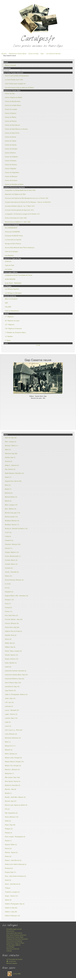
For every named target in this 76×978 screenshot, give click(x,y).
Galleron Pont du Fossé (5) (13, 631)
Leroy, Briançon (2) (11, 734)
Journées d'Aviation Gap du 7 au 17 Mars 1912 (20, 206)
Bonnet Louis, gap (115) (12, 513)
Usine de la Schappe (11, 251)
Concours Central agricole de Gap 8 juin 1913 (19, 210)
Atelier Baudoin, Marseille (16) (14, 473)
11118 (38, 345)
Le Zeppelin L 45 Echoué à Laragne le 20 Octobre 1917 (22, 214)
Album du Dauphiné (11, 299)
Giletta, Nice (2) (10, 643)
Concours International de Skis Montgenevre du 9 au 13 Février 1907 (26, 198)
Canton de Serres (10, 137)
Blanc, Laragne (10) (11, 505)
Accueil (3, 54)
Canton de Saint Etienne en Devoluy (16, 129)
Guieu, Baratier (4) (11, 663)
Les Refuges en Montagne (13, 293)
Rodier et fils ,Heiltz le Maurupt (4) (15, 864)
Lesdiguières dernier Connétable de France (18, 275)
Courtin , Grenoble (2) (12, 572)
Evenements (10, 931)
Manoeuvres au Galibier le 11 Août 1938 (17, 222)
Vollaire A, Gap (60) (11, 908)
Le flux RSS (16, 974)
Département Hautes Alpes (17, 54)
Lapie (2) (8, 722)
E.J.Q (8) (8, 584)
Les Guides (8, 269)
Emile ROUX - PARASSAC (13, 283)
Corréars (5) (9, 568)
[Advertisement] (38, 414)
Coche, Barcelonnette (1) (13, 556)
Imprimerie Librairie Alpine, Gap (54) (16, 675)
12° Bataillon (9, 336)
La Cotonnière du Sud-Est (13, 240)
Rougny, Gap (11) (10, 872)
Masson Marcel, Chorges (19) (14, 762)
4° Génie (7, 340)
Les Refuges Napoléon (12, 289)
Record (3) (8, 848)
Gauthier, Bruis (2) (10, 635)
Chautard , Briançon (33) (12, 544)
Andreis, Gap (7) (10, 457)
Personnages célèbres (13, 945)
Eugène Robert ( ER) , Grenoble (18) (16, 596)
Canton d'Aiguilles (10, 168)
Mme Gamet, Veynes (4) (12, 781)
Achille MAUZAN (10, 279)
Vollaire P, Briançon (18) (12, 916)
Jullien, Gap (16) (10, 698)
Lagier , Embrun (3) (11, 714)
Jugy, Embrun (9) (10, 690)
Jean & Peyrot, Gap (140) (13, 683)
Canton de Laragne (11, 109)
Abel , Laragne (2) (10, 442)
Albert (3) (8, 449)
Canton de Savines (11, 165)
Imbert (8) (8, 667)
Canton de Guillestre (11, 157)
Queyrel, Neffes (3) (11, 844)
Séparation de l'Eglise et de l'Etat (15, 194)
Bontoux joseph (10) (11, 517)
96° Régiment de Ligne (12, 321)
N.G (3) (7, 809)
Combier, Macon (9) (11, 560)
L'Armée (9, 951)
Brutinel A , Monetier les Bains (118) (16, 528)
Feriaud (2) (8, 607)
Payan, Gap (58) (10, 825)
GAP (6, 303)
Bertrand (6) (9, 493)
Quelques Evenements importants (17, 939)
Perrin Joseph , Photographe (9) (15, 837)
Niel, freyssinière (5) (11, 813)
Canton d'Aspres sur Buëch (13, 97)
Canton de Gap (33, 54)
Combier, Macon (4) (11, 564)
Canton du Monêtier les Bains (14, 184)
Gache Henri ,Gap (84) (12, 627)
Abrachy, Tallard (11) (11, 445)
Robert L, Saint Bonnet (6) (13, 860)
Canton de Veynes (10, 145)
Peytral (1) (8, 841)
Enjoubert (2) (9, 592)
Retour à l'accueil (10, 65)
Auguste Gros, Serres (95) (13, 481)
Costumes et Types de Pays (15, 943)
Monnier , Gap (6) (10, 789)
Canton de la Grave (11, 180)
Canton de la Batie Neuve (13, 105)
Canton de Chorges (11, 149)
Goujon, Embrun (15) (11, 659)
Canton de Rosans (11, 121)
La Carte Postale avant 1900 (14, 80)
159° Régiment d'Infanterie (13, 328)
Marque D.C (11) (10, 746)
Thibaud (7, 888)
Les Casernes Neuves (53, 54)
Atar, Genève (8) (10, 469)
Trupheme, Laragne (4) (12, 892)
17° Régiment (9, 317)
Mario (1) (8, 742)
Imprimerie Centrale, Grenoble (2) (15, 671)
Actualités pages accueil (13, 929)
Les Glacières (9, 255)
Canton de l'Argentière (12, 172)
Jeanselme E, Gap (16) (12, 686)
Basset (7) (8, 489)
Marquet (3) (8, 750)
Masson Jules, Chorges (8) (13, 758)
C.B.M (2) (8, 536)
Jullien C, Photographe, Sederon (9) (16, 694)
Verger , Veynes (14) (11, 896)
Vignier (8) (8, 900)
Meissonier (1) (9, 773)
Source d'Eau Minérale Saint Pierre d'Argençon (19, 247)
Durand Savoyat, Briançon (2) (14, 580)
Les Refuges (10, 947)
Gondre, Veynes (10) (11, 655)
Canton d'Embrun (10, 153)
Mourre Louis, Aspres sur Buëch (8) (16, 805)
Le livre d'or (12, 961)
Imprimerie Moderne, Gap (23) (14, 679)
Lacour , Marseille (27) (12, 710)
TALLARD (8, 307)
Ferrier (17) (8, 611)
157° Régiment (9, 325)
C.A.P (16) (8, 532)
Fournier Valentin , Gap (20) (13, 619)
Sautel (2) (8, 880)
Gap (42, 54)
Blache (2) (8, 501)
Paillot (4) (8, 821)
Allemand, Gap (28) (11, 453)
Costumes (8, 261)
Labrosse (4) (9, 706)
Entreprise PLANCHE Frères (14, 236)
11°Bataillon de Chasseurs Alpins (15, 332)
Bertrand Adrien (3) (11, 497)
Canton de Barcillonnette (12, 101)
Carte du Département (12, 311)
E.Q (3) (7, 588)
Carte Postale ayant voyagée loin (15, 84)
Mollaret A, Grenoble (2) (12, 785)
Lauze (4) (8, 726)
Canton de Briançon (11, 176)
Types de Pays (9, 265)
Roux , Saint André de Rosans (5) (15, 876)
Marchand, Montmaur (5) (13, 738)
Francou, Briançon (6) (12, 623)
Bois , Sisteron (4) (10, 509)
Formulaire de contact (15, 959)
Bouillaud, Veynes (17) (12, 524)
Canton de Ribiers (10, 117)
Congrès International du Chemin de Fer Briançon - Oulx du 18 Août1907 (28, 202)
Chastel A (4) (9, 540)
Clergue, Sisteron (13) (12, 552)
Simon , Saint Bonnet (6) (12, 884)
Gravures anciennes (12, 949)
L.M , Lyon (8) (9, 702)
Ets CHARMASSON (11, 228)
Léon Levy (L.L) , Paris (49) (13, 730)
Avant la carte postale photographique (17, 76)
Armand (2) (8, 461)
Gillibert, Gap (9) (10, 647)
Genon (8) (8, 639)
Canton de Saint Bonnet (12, 125)
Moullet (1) (8, 793)
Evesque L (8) (9, 600)
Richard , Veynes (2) (11, 852)
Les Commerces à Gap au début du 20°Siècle (19, 87)
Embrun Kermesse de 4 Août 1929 (16, 218)
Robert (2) (8, 856)
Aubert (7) (8, 477)
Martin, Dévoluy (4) (11, 754)
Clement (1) (8, 548)
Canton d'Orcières (10, 161)
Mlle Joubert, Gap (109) (12, 777)
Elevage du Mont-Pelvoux (13, 244)
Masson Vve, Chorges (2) (13, 765)
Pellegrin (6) (9, 829)
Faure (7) (8, 603)
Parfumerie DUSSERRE (12, 232)
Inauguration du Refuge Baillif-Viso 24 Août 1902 (20, 190)
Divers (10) (8, 576)
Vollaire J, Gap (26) (11, 912)
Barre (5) (8, 485)
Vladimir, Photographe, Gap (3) (14, 904)
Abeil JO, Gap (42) (11, 438)
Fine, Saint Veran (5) (11, 615)
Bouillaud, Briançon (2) (12, 521)
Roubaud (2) (9, 868)
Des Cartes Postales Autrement (16, 935)
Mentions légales (11, 963)
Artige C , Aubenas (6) (12, 465)
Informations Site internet (14, 933)
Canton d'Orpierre (10, 113)
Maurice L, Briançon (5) (12, 769)
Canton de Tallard (10, 141)
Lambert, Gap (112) (11, 718)
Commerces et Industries (14, 941)
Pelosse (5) (8, 833)
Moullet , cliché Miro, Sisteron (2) (15, 797)
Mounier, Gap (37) (10, 801)
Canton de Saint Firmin (12, 133)
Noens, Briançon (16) (11, 817)
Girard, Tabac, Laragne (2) (13, 651)
